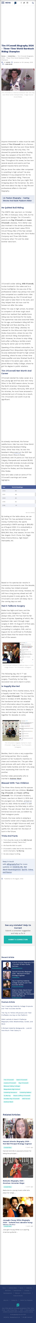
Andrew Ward (15, 779)
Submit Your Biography (26, 1300)
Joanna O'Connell (10, 1083)
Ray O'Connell (23, 1083)
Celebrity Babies (25, 1092)
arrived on (28, 801)
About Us (6, 1300)
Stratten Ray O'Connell (11, 1098)
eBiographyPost (13, 864)
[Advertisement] (18, 24)
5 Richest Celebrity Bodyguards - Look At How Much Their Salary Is (16, 1029)
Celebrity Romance (10, 1092)
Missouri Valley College (12, 1086)
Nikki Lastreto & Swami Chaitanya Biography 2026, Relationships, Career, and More (17, 1021)
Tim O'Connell (9, 1079)
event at (17, 452)
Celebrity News (13, 1288)
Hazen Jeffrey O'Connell (21, 1095)
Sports (24, 870)
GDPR (21, 1310)
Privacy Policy (13, 1310)
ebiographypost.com (15, 1317)
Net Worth (8, 1290)
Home (4, 1288)
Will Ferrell (26, 1098)
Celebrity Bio (17, 867)
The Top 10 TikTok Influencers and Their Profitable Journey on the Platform (16, 1014)
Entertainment (17, 998)
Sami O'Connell (22, 1079)
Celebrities (15, 977)
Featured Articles (17, 986)
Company (26, 1290)
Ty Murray (7, 1095)
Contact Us (14, 1300)
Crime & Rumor (27, 1293)
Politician (17, 1293)
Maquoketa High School (12, 1089)
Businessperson (14, 870)
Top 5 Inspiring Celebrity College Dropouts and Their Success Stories (17, 1007)
